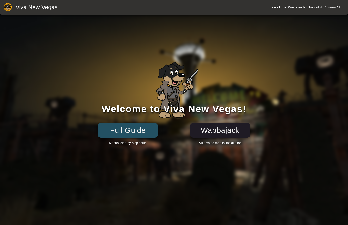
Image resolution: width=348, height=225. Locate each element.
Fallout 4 (315, 7)
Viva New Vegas (37, 7)
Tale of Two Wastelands (288, 7)
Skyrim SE (333, 7)
